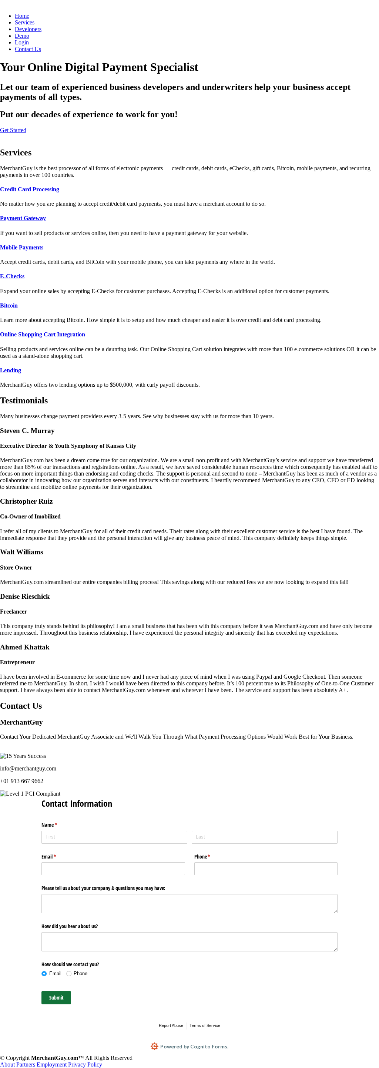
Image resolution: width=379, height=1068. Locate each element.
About (7, 1064)
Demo (22, 36)
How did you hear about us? (69, 926)
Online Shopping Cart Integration (42, 334)
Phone (211, 856)
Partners (25, 1064)
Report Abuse (171, 1025)
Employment (52, 1064)
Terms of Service (205, 1025)
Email (57, 856)
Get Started (13, 130)
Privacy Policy (85, 1064)
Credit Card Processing (29, 189)
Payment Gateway (23, 218)
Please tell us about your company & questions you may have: (103, 887)
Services (24, 22)
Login (22, 42)
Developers (28, 29)
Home (22, 16)
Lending (10, 370)
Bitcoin (9, 305)
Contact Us (28, 49)
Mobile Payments (21, 247)
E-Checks (12, 276)
